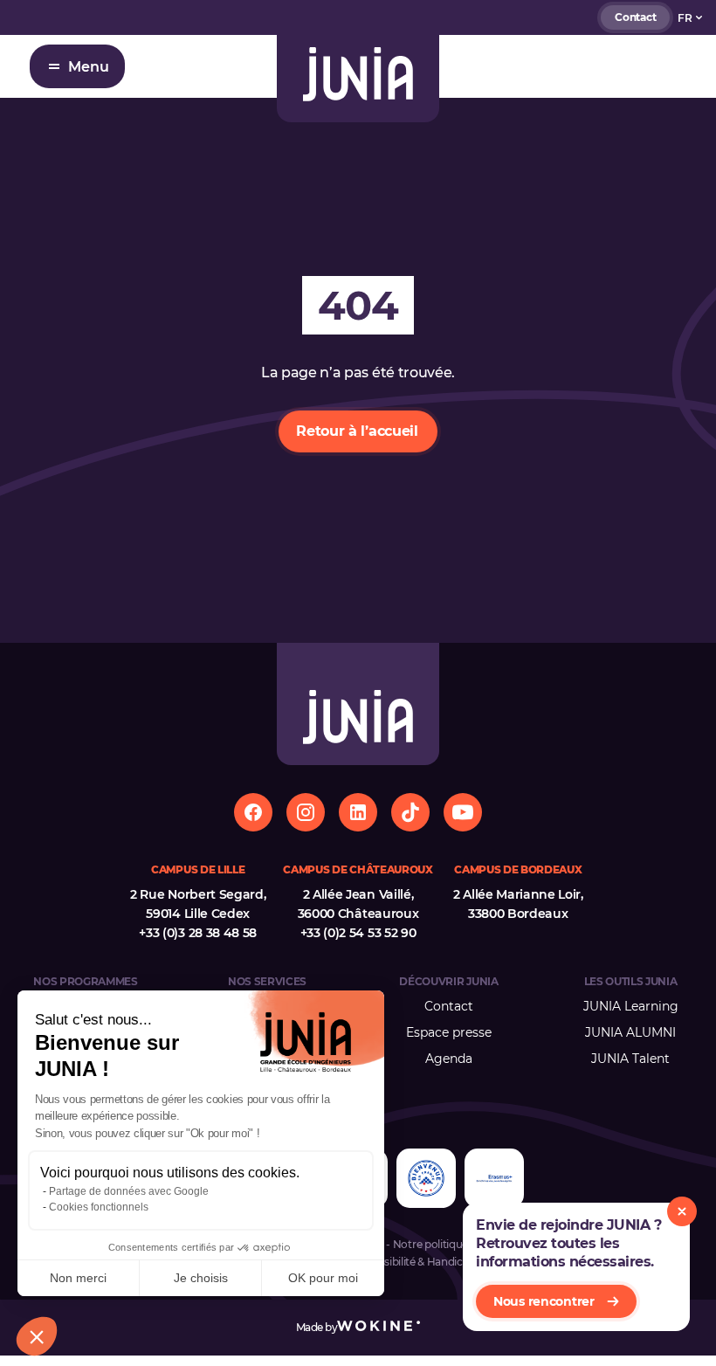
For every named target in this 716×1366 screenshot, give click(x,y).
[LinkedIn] (358, 812)
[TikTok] (410, 812)
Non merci (78, 1278)
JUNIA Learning (630, 1006)
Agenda (448, 1058)
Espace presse (449, 1032)
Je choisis (201, 1278)
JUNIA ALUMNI (630, 1032)
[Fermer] (682, 1211)
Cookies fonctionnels (98, 1207)
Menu (88, 67)
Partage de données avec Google (129, 1191)
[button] (37, 1336)
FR (685, 17)
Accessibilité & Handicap (415, 1261)
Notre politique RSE (442, 1244)
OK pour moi (323, 1278)
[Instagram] (305, 812)
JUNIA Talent (630, 1058)
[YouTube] (463, 812)
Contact (635, 17)
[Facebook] (253, 812)
